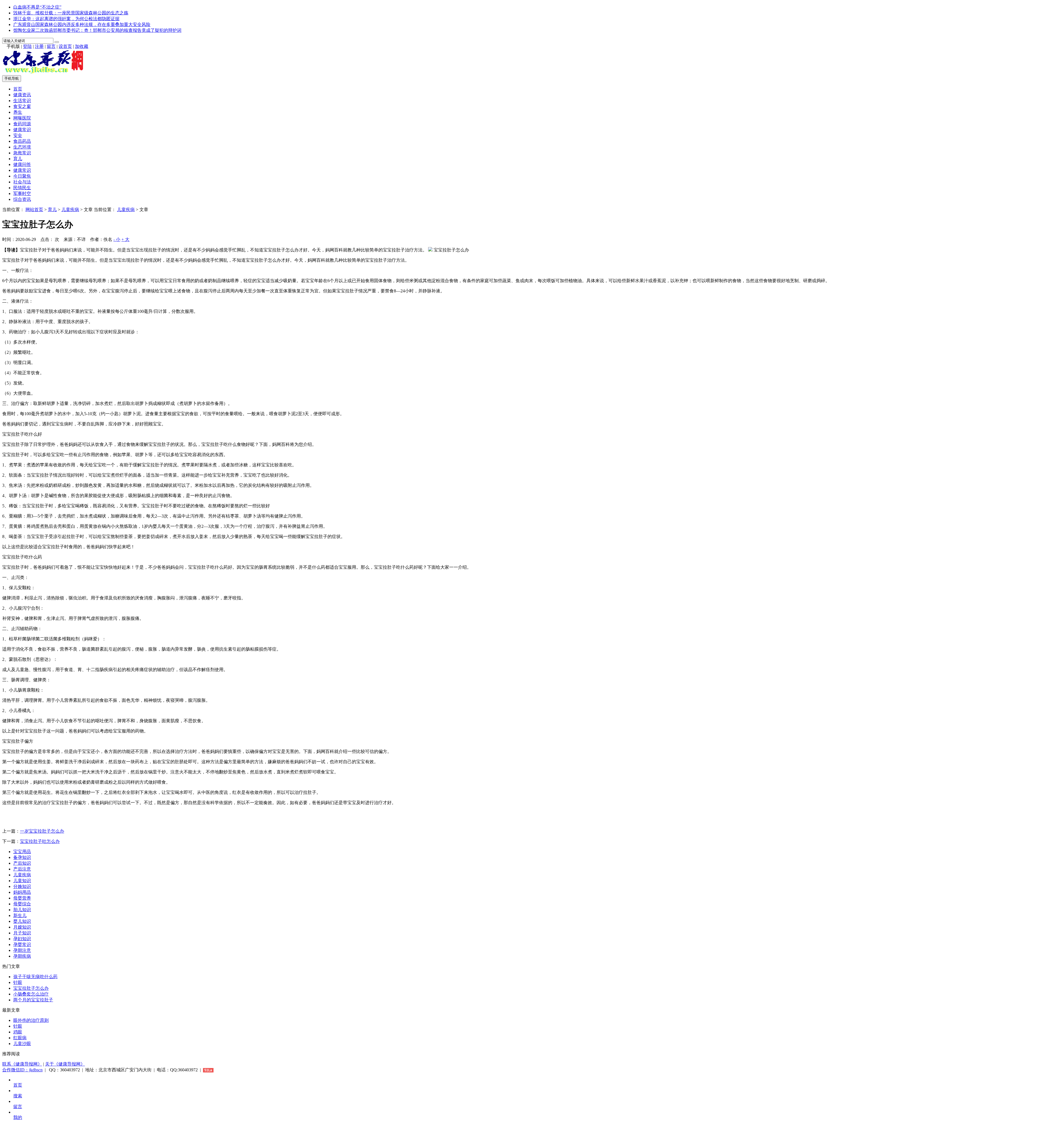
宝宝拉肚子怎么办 (31, 988)
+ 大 (125, 239)
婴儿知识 (22, 921)
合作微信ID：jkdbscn (22, 1069)
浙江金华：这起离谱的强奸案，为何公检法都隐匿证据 (66, 18)
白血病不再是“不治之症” (37, 7)
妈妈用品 (22, 892)
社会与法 (22, 182)
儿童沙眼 (22, 1043)
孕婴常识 (22, 944)
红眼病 (20, 1037)
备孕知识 (22, 857)
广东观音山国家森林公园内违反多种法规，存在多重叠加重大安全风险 (81, 24)
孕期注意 (22, 950)
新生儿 (20, 915)
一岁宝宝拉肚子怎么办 (42, 831)
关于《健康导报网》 (65, 1064)
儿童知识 (22, 880)
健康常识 (22, 129)
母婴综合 (22, 903)
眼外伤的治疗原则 (31, 1020)
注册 (39, 46)
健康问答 (22, 164)
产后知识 (22, 863)
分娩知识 (22, 886)
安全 (17, 135)
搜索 (17, 1095)
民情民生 (22, 187)
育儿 (17, 158)
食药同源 (22, 123)
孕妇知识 (22, 938)
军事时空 (22, 193)
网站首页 (34, 209)
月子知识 (22, 933)
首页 (17, 89)
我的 (17, 1117)
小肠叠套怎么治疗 (31, 994)
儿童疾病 (70, 209)
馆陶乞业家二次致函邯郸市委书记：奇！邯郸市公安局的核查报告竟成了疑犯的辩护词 (97, 30)
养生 (17, 112)
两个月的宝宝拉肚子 (33, 999)
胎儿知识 (22, 909)
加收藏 (81, 46)
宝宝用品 (22, 851)
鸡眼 (17, 1032)
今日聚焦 (22, 176)
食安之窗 (22, 106)
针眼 (17, 982)
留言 (51, 46)
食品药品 (22, 141)
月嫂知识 (22, 927)
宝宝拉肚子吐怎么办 (40, 841)
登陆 (27, 46)
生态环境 (22, 147)
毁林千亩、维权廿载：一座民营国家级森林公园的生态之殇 (70, 13)
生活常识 (22, 100)
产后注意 (22, 869)
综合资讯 (22, 199)
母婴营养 (22, 898)
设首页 (65, 46)
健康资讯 (22, 94)
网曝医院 (22, 118)
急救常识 (22, 152)
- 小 (116, 239)
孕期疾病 (22, 956)
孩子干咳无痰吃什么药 (35, 976)
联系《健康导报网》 (22, 1064)
